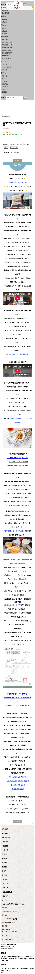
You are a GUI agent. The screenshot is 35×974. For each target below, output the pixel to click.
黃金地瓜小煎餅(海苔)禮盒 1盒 (17, 458)
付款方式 (4, 22)
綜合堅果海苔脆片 (18, 789)
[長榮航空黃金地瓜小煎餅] (17, 553)
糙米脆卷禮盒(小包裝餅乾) (18, 777)
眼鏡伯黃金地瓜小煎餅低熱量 (14, 531)
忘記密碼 (4, 81)
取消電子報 (5, 89)
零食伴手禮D (14, 148)
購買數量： (17, 152)
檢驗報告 (4, 33)
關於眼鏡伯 (5, 833)
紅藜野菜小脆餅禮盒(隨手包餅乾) (18, 781)
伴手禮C (6, 148)
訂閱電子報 (5, 86)
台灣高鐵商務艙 (9, 223)
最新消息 (4, 28)
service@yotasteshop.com (21, 813)
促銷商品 (4, 31)
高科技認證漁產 (6, 58)
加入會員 (18, 462)
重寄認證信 (5, 84)
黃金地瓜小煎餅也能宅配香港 (17, 466)
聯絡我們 (4, 70)
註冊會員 (4, 76)
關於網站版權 (6, 13)
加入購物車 (17, 160)
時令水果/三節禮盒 (7, 42)
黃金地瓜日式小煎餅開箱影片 (19, 354)
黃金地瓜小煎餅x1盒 (16, 144)
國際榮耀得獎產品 (7, 45)
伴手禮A (26, 144)
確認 (2, 972)
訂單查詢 (4, 92)
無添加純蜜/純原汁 (7, 53)
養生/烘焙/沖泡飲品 (7, 50)
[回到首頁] (17, 9)
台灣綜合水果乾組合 (18, 785)
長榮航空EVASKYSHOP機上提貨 (17, 706)
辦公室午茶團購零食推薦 (20, 511)
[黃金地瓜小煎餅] (17, 208)
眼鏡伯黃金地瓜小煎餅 (11, 605)
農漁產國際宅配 (6, 40)
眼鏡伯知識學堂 (6, 67)
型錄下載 (4, 64)
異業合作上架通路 (7, 55)
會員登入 (4, 78)
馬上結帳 (4, 875)
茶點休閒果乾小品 (7, 47)
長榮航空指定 (20, 223)
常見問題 (4, 19)
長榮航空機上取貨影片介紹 (17, 182)
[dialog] (17, 97)
